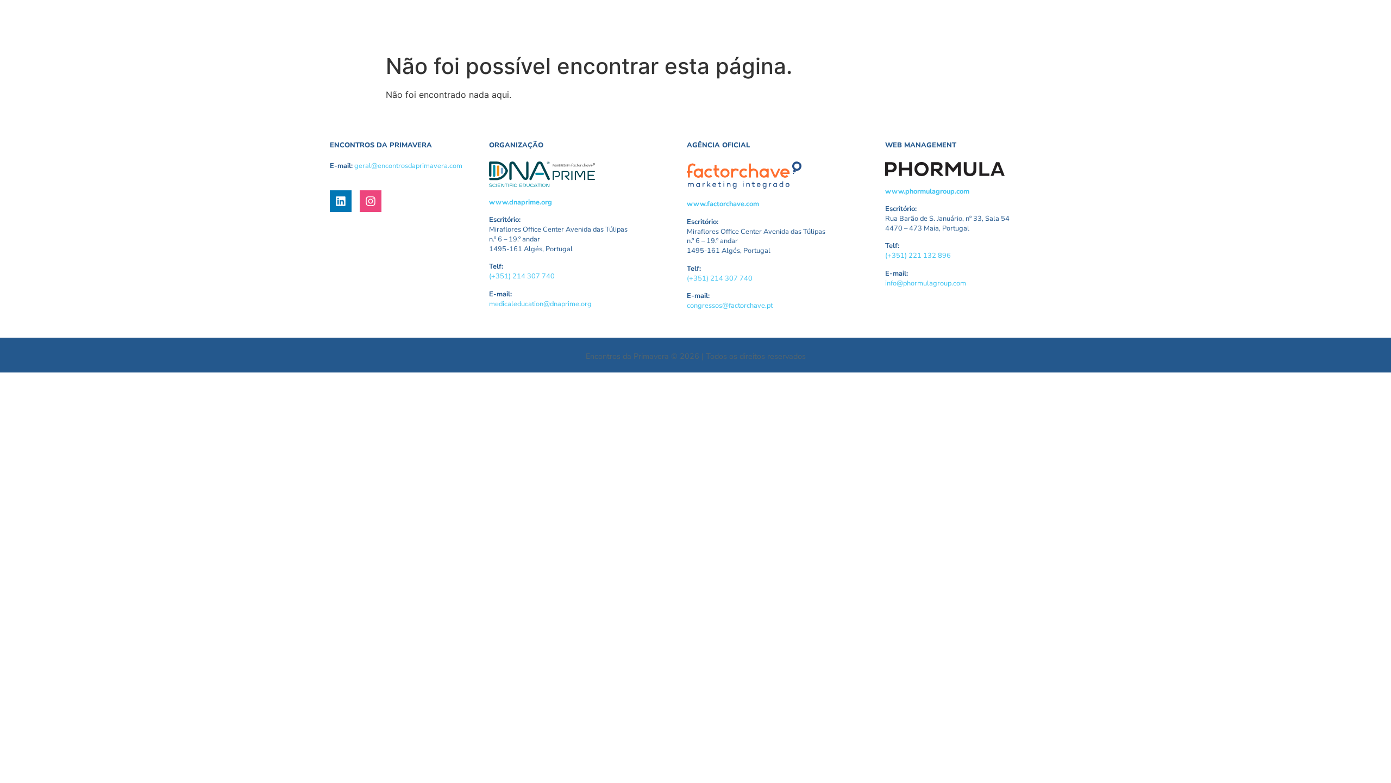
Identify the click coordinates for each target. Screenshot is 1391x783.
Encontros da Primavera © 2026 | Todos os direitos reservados (696, 356)
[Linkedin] (341, 201)
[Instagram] (370, 201)
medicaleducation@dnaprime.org (540, 304)
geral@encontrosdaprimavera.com (408, 166)
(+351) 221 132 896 (918, 255)
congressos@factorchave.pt (730, 305)
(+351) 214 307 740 (522, 276)
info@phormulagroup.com (925, 283)
